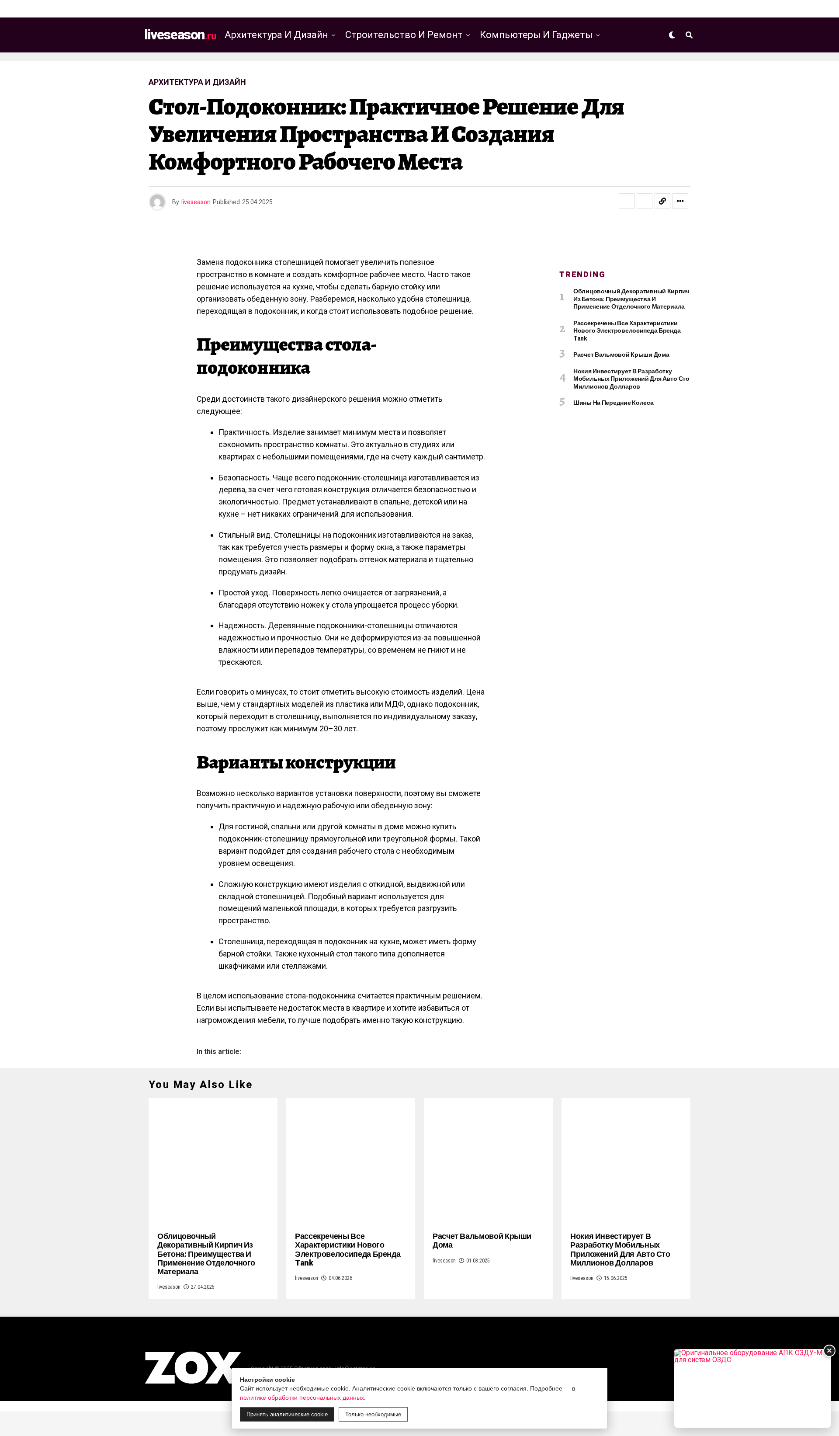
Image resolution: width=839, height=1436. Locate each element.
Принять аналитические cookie (287, 1414)
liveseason (196, 201)
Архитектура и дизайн (276, 34)
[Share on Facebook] (626, 201)
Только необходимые (373, 1414)
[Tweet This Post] (644, 201)
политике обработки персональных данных (302, 1397)
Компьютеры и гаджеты (536, 34)
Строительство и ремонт (404, 34)
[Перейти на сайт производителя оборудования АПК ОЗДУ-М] (752, 1388)
